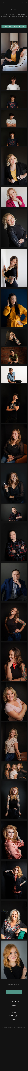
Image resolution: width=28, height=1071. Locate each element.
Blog (14, 1022)
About (14, 1009)
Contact (14, 1019)
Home (14, 1005)
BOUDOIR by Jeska (14, 1016)
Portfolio (14, 1012)
